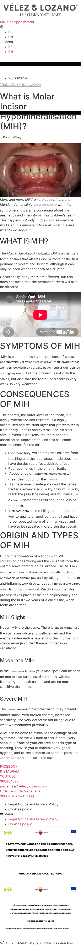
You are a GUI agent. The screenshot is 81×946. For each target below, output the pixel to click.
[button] (40, 41)
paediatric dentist (12, 758)
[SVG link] (40, 9)
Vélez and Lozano (45, 205)
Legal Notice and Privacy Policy (33, 804)
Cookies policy (20, 809)
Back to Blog (12, 138)
